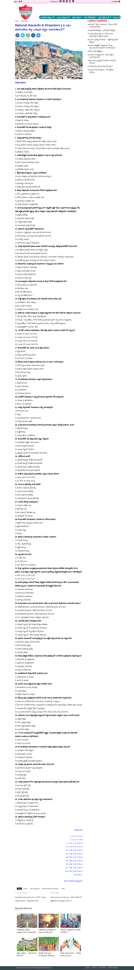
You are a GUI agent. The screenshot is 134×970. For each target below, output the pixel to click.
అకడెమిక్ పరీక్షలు (46, 17)
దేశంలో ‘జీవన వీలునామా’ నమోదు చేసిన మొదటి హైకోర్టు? (103, 26)
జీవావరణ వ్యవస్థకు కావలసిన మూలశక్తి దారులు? (102, 62)
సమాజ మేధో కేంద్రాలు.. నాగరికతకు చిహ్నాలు (101, 71)
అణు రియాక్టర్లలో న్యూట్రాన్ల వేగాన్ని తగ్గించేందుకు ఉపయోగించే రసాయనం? (102, 47)
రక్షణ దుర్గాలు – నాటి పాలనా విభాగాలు (27, 955)
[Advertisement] (77, 9)
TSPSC (63, 888)
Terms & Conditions (112, 968)
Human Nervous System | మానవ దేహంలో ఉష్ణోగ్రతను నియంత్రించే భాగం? (66, 899)
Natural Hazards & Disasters (50, 888)
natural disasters (35, 888)
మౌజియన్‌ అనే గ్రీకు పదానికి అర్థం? (101, 67)
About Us (87, 968)
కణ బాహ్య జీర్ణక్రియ (95, 51)
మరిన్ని (115, 17)
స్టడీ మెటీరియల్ (103, 17)
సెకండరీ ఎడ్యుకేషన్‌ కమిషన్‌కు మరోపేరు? (70, 931)
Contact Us (94, 968)
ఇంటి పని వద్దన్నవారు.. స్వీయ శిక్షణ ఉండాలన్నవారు (101, 56)
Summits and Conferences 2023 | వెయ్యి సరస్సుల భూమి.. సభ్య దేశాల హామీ (30, 899)
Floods (25, 888)
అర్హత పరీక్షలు (62, 17)
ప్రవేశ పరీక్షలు (76, 17)
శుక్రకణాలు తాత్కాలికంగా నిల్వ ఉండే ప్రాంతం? (47, 931)
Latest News (24, 21)
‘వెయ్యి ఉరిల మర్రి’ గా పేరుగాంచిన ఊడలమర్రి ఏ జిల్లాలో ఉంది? (101, 35)
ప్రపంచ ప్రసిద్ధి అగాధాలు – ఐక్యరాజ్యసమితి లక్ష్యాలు (103, 41)
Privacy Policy (102, 968)
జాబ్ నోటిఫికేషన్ (89, 17)
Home (17, 21)
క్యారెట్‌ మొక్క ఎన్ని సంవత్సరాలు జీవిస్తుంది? (47, 955)
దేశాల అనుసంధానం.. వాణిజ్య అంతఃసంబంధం (70, 955)
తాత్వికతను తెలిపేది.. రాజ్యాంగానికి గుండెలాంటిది (26, 931)
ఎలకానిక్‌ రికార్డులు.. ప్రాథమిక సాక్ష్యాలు (102, 31)
